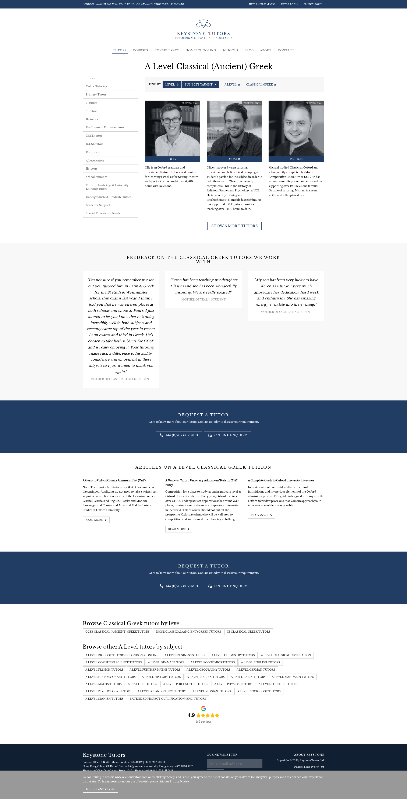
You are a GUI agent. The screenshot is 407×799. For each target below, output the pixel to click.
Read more (94, 519)
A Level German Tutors (256, 669)
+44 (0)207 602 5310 (106, 4)
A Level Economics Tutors (213, 662)
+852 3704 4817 (144, 4)
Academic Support (98, 205)
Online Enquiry (230, 435)
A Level (230, 84)
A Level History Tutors (161, 676)
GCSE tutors (94, 135)
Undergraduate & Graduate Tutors (108, 197)
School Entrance (96, 176)
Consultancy (167, 50)
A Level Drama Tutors (166, 662)
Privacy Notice (179, 781)
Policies (299, 766)
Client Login (313, 4)
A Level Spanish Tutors (104, 698)
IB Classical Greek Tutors (248, 631)
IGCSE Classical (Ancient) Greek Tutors (188, 631)
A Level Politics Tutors (278, 684)
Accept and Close (100, 789)
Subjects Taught (199, 84)
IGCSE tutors (94, 144)
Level (170, 84)
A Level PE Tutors (142, 684)
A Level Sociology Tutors (259, 691)
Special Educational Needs (103, 213)
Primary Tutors (96, 94)
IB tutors (91, 168)
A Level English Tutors (260, 662)
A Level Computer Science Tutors (113, 662)
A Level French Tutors (104, 669)
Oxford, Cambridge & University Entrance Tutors (107, 187)
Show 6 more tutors (234, 226)
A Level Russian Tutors (212, 691)
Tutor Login (289, 4)
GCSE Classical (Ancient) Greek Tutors (117, 631)
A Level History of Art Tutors (110, 676)
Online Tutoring (96, 86)
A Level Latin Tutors (248, 676)
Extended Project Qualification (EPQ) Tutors (168, 698)
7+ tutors (91, 102)
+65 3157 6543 (177, 4)
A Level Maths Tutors (103, 684)
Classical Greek (259, 84)
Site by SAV (312, 766)
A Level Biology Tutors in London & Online (121, 655)
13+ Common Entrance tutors (105, 127)
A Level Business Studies (184, 655)
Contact (286, 50)
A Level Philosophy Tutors (185, 684)
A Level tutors (95, 160)
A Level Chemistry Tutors (233, 655)
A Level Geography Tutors (208, 669)
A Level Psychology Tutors (108, 691)
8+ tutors (91, 111)
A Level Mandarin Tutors (293, 676)
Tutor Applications (262, 4)
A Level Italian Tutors (206, 676)
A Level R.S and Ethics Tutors (162, 691)
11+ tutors (92, 119)
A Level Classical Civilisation (286, 655)
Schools (230, 50)
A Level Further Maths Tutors (155, 669)
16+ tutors (92, 152)
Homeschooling (201, 50)
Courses (140, 50)
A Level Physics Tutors (233, 684)
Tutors (120, 50)
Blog (249, 50)
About (266, 50)
